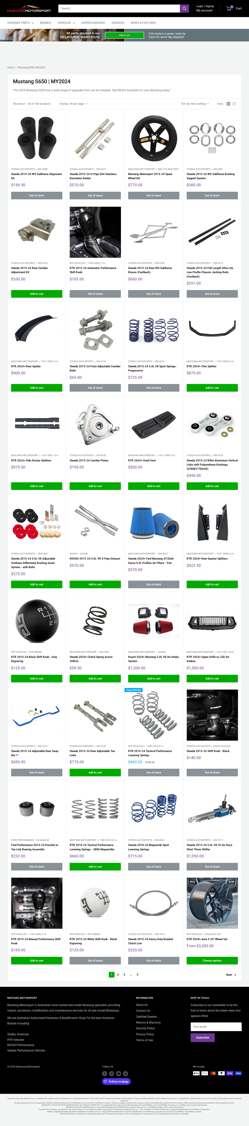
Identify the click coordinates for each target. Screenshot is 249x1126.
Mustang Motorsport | (153, 169)
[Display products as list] (234, 103)
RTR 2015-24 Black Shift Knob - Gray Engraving (34, 659)
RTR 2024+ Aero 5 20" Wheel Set (207, 939)
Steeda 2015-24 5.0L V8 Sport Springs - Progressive (153, 368)
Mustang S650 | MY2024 (31, 67)
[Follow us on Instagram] (111, 1073)
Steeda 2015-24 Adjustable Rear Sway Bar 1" (34, 753)
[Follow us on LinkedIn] (125, 1073)
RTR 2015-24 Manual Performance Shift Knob (36, 941)
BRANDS (45, 23)
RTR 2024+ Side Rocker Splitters (31, 460)
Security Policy (145, 1028)
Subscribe (202, 1037)
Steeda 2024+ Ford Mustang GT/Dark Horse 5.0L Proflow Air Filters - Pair (151, 560)
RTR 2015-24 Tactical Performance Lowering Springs (150, 753)
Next (229, 974)
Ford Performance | (30, 840)
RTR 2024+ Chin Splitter (201, 366)
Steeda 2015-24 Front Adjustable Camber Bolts (95, 368)
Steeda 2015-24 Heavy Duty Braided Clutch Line (150, 941)
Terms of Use (144, 1040)
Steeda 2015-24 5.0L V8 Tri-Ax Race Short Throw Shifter (209, 847)
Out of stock (36, 195)
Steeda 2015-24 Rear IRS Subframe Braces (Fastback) (150, 270)
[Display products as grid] (228, 103)
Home (10, 67)
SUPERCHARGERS (93, 23)
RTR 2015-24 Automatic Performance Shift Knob (93, 270)
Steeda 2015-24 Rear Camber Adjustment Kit (29, 270)
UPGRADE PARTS (18, 23)
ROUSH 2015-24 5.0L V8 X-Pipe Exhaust (95, 558)
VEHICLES (64, 23)
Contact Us (143, 1010)
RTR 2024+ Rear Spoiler (26, 366)
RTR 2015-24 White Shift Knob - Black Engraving (93, 941)
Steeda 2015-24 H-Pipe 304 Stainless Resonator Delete (93, 176)
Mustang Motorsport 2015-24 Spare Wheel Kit (150, 176)
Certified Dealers (146, 1016)
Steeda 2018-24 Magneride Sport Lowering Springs (148, 847)
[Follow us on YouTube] (118, 1073)
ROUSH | (79, 553)
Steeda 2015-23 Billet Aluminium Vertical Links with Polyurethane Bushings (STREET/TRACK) (212, 465)
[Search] (184, 9)
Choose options (212, 960)
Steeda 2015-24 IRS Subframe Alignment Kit (36, 176)
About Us (142, 1005)
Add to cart (36, 293)
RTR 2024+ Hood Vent (142, 460)
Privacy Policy (145, 1034)
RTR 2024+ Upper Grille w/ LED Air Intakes (208, 659)
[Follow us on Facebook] (104, 1073)
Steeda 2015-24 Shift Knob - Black (208, 751)
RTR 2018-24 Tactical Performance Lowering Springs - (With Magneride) (92, 847)
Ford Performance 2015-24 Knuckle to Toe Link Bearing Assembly (34, 847)
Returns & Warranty (148, 1022)
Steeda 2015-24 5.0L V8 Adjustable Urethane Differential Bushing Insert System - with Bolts (33, 563)
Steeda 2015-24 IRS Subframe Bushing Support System (211, 176)
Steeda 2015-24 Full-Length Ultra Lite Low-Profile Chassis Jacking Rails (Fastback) (210, 272)
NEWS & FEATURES (143, 23)
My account (204, 10)
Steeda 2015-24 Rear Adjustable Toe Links (92, 753)
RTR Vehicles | (87, 263)
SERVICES (117, 23)
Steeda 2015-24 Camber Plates (89, 460)
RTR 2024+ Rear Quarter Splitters (207, 558)
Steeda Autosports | (29, 169)
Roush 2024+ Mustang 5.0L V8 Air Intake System (153, 659)
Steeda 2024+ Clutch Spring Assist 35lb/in (91, 659)
